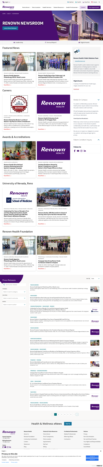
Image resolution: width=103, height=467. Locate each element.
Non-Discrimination (89, 436)
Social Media (87, 446)
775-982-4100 (5, 438)
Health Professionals (71, 7)
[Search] (99, 2)
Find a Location (36, 7)
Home (4, 13)
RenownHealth (58, 115)
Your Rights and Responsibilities (92, 441)
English (3, 451)
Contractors (67, 439)
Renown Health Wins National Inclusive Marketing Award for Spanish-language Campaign (52, 340)
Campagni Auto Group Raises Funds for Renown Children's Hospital (46, 372)
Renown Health (42, 73)
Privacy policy (14, 462)
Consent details (5, 462)
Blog (25, 446)
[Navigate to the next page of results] (77, 414)
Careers (83, 7)
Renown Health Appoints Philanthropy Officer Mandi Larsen (44, 287)
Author (4, 301)
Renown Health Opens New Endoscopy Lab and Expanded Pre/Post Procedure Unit (50, 297)
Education (30, 208)
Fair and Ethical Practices (90, 439)
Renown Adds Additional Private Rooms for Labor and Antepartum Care (47, 362)
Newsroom (27, 444)
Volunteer (40, 210)
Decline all (92, 459)
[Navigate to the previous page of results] (52, 414)
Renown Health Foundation (21, 73)
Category (4, 288)
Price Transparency (48, 436)
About (9, 13)
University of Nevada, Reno (11, 208)
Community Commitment (30, 439)
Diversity (40, 208)
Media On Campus (80, 100)
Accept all (92, 456)
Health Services (47, 7)
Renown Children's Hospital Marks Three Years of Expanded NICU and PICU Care (50, 319)
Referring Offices (68, 436)
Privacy (85, 434)
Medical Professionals (70, 434)
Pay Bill (79, 2)
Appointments (47, 441)
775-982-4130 (5, 442)
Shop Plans (87, 2)
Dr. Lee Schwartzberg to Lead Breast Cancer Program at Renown (46, 383)
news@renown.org (80, 61)
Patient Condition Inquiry (83, 140)
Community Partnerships (52, 257)
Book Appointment (94, 7)
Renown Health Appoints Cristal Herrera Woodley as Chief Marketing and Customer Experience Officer (55, 351)
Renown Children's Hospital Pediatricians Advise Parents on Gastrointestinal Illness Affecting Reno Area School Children (59, 394)
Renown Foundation (29, 436)
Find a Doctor (26, 7)
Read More (19, 85)
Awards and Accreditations (16, 115)
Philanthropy (41, 257)
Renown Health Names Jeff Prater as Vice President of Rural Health (46, 404)
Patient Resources (59, 7)
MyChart (71, 2)
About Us (26, 434)
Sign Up (68, 423)
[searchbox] (14, 284)
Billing (45, 446)
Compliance (87, 444)
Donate (95, 2)
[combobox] (14, 292)
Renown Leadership (9, 73)
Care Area (4, 295)
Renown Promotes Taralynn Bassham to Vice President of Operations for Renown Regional (52, 330)
